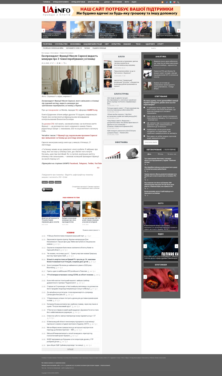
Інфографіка (121, 142)
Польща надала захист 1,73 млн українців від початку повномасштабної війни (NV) (123, 109)
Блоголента (145, 357)
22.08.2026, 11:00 (113, 105)
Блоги (121, 57)
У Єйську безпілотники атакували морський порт (65, 236)
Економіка (75, 44)
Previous (42, 31)
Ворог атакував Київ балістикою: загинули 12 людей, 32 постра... (108, 35)
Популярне (170, 150)
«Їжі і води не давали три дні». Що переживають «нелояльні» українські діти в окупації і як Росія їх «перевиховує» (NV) (121, 101)
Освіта (101, 357)
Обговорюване (154, 150)
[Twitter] (170, 2)
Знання (126, 44)
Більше (71, 349)
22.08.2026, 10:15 (113, 128)
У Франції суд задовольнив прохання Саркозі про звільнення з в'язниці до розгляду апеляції (69, 136)
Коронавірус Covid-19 (74, 48)
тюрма (51, 182)
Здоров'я (150, 44)
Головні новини (52, 357)
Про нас (44, 368)
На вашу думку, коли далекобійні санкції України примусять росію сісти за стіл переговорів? (160, 103)
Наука (91, 357)
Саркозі (44, 182)
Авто (105, 357)
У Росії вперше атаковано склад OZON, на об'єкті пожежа (52, 35)
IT (108, 357)
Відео (134, 2)
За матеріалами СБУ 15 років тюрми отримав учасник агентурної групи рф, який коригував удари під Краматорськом (91, 223)
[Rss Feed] (162, 2)
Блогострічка (92, 2)
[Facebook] (166, 2)
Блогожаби (117, 2)
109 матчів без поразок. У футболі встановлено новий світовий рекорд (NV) (122, 115)
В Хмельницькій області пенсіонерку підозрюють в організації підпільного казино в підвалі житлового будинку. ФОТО (160, 227)
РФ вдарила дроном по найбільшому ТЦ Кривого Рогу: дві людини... (82, 35)
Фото (127, 2)
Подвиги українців (99, 48)
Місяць (160, 154)
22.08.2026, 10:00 (113, 134)
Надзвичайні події (92, 44)
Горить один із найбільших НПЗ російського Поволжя (67, 271)
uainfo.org (63, 365)
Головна (46, 2)
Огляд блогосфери (61, 2)
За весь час (172, 154)
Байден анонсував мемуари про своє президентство (69, 220)
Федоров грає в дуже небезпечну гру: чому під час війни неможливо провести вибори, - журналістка (166, 63)
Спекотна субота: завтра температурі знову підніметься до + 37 (71, 316)
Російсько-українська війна (53, 48)
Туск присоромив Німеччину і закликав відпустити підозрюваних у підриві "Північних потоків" (160, 160)
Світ (107, 44)
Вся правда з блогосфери (50, 53)
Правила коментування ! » (91, 230)
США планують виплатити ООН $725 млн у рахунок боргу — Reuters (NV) (121, 132)
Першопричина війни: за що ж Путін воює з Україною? (124, 72)
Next (179, 31)
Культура (116, 44)
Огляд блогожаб (78, 2)
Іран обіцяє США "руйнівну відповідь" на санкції (65, 345)
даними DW (49, 124)
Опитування (161, 96)
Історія (96, 357)
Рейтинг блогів (154, 357)
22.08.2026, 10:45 (113, 112)
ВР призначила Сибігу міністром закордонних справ (167, 34)
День (149, 154)
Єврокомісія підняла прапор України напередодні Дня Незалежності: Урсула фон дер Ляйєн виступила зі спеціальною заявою (71, 242)
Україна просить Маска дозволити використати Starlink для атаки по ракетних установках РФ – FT (160, 176)
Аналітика (161, 57)
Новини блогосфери (66, 53)
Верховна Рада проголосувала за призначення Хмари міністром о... (139, 35)
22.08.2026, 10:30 (113, 118)
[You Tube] (174, 2)
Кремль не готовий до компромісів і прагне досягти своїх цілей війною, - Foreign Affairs (164, 86)
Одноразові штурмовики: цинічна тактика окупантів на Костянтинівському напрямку (126, 63)
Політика (47, 44)
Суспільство (61, 44)
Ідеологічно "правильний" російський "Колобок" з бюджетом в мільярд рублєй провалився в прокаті (126, 83)
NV (77, 110)
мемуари (58, 182)
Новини (70, 233)
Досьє (107, 2)
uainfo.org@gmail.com (67, 368)
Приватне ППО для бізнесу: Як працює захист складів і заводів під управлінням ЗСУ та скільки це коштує (166, 74)
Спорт (160, 44)
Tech (137, 44)
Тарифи (87, 48)
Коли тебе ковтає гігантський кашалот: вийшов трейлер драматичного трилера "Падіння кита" (161, 257)
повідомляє (53, 110)
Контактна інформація (53, 368)
